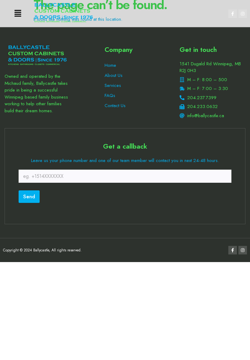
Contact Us (115, 105)
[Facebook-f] (232, 13)
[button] (18, 13)
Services (113, 85)
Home (110, 65)
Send (29, 196)
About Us (114, 75)
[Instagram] (242, 13)
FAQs (110, 95)
